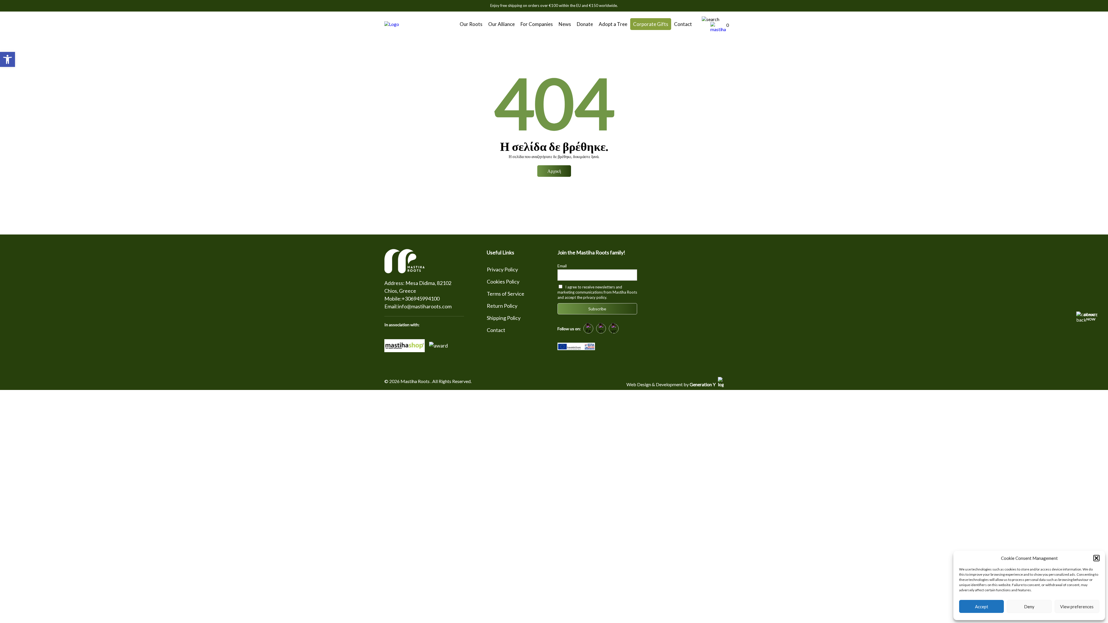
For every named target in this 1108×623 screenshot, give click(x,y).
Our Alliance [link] (501, 24)
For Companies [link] (537, 24)
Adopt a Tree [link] (613, 24)
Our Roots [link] (471, 24)
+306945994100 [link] (420, 298)
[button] (1096, 558)
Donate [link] (585, 24)
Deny (1029, 606)
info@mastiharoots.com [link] (425, 306)
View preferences (1077, 606)
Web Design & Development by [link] (671, 384)
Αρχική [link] (554, 171)
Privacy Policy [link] (502, 269)
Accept (981, 606)
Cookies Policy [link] (503, 281)
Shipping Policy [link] (504, 318)
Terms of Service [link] (505, 293)
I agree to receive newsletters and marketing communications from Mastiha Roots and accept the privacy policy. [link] (597, 292)
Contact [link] (683, 24)
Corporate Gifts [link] (650, 24)
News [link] (565, 24)
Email (562, 265)
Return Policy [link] (502, 306)
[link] (7, 59)
